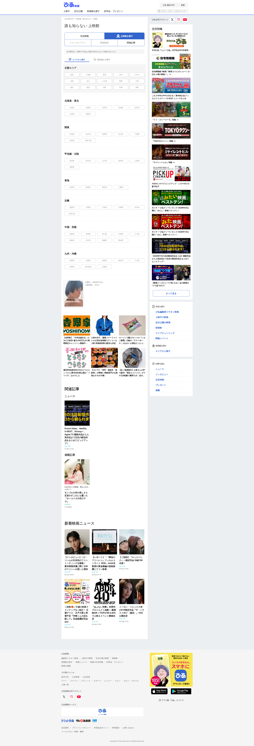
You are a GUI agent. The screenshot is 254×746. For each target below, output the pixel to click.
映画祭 (159, 327)
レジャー (108, 680)
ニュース (160, 369)
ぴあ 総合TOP (168, 5)
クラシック (85, 680)
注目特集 (160, 379)
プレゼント (161, 384)
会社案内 (65, 727)
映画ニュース (81, 662)
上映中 (67, 11)
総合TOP (65, 677)
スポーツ (97, 680)
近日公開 (78, 11)
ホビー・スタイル (131, 680)
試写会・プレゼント (113, 11)
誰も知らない (87, 19)
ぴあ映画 (78, 19)
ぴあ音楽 (86, 677)
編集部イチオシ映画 (69, 658)
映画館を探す (93, 11)
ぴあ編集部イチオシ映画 (167, 311)
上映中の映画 (162, 317)
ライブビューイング (165, 333)
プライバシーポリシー (81, 727)
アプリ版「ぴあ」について (173, 700)
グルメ (118, 680)
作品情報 (84, 36)
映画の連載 (66, 666)
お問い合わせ (128, 727)
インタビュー (162, 374)
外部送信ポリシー (101, 727)
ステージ (74, 680)
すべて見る (171, 293)
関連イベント (162, 338)
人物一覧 (65, 684)
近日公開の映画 (163, 322)
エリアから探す (163, 351)
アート (64, 680)
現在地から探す (103, 59)
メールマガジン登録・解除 (72, 731)
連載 (158, 390)
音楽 (183, 5)
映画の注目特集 (96, 662)
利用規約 (115, 727)
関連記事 (131, 42)
